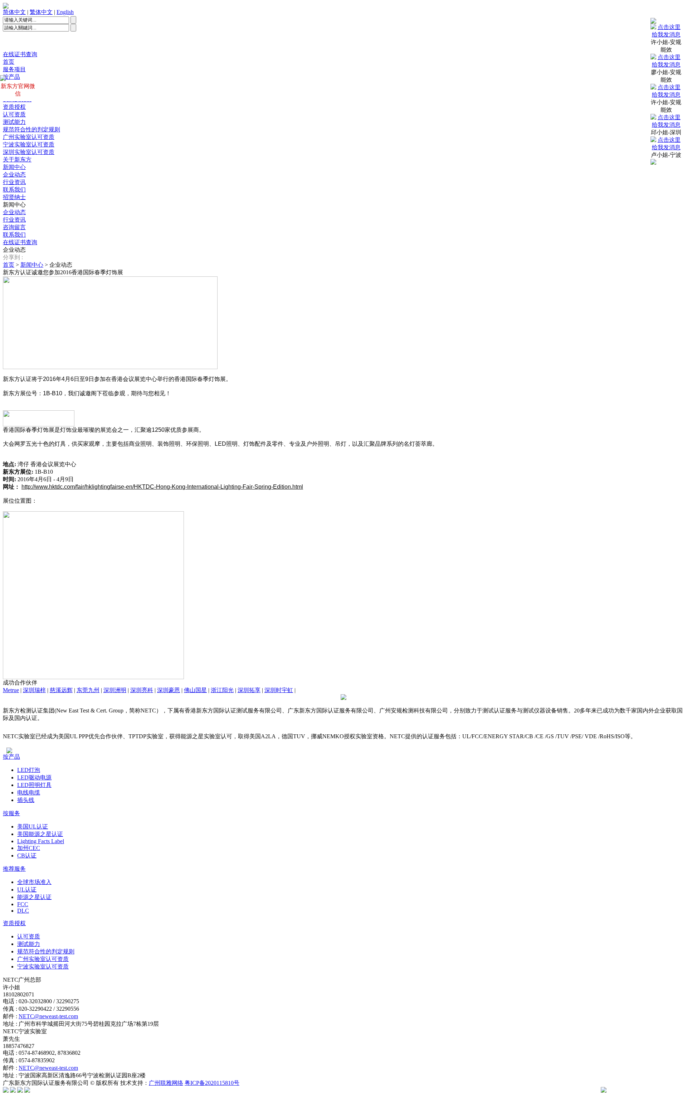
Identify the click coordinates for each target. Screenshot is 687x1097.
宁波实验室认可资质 (28, 144)
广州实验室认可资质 (28, 137)
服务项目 (14, 69)
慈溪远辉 (61, 690)
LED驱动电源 (34, 777)
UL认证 (26, 889)
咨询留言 (14, 227)
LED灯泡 (28, 770)
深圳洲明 (114, 690)
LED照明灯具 (34, 785)
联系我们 (14, 190)
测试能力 (14, 122)
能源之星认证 (34, 897)
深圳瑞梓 (34, 690)
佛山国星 (195, 690)
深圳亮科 (141, 690)
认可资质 (14, 114)
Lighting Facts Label (40, 841)
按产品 (11, 757)
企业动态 (14, 174)
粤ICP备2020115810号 (212, 1083)
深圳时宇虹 (278, 690)
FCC (22, 904)
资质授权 (14, 107)
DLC (23, 911)
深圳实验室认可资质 (28, 152)
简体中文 (14, 12)
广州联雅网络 (166, 1083)
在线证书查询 (20, 54)
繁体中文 (41, 12)
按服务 (11, 813)
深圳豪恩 (168, 690)
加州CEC (28, 848)
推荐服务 (14, 869)
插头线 (25, 800)
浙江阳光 (222, 690)
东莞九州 (88, 690)
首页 (8, 62)
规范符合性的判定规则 (31, 129)
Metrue (11, 690)
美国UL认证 (32, 826)
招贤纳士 (14, 197)
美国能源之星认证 (40, 834)
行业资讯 (14, 182)
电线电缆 (28, 792)
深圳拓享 (249, 690)
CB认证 (26, 855)
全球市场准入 (34, 882)
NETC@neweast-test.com (48, 1016)
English (65, 12)
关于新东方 (17, 159)
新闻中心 (14, 167)
